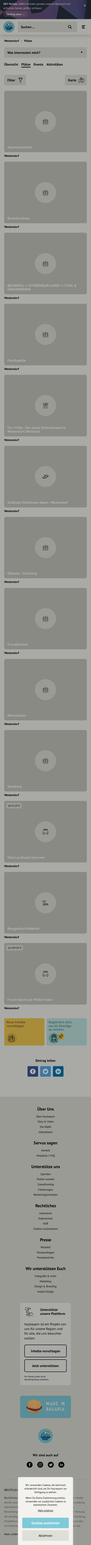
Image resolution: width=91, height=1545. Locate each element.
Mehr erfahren (45, 1510)
